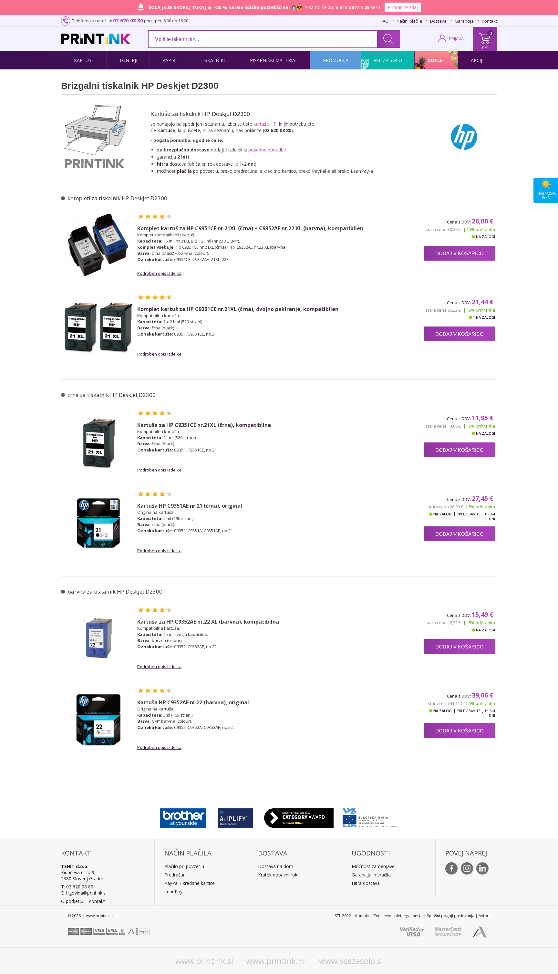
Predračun (175, 875)
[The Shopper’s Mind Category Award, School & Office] (299, 816)
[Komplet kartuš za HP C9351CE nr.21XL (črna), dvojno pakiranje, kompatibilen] (98, 326)
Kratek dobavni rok (277, 875)
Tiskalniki (213, 60)
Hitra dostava (366, 883)
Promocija (335, 60)
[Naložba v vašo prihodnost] (370, 816)
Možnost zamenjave (373, 866)
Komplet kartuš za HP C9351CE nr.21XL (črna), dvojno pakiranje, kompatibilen (237, 309)
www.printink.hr (276, 960)
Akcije (478, 60)
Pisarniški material (274, 60)
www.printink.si (204, 960)
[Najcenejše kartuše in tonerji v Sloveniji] (96, 39)
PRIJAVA (456, 39)
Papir (168, 60)
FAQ (384, 21)
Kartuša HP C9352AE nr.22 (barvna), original (193, 702)
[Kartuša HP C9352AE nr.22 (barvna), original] (98, 719)
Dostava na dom (275, 866)
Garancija (464, 21)
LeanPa (172, 891)
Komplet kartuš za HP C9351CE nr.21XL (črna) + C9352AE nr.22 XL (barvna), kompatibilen (250, 228)
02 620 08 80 (128, 20)
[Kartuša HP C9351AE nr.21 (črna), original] (98, 523)
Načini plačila (409, 21)
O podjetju (72, 901)
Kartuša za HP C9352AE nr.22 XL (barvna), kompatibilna (208, 622)
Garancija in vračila (371, 875)
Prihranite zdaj (403, 7)
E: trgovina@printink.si (84, 893)
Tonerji (128, 60)
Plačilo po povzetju (184, 866)
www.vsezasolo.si (351, 960)
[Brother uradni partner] (183, 816)
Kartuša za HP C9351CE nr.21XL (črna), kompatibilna (204, 425)
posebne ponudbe (267, 150)
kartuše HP (264, 124)
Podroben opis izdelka (159, 273)
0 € (485, 47)
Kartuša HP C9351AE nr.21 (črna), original (189, 506)
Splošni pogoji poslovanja (450, 915)
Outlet (436, 60)
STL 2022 (343, 915)
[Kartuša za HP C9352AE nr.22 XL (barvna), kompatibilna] (98, 639)
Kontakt (489, 21)
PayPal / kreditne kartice (189, 883)
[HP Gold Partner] (235, 816)
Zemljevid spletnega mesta (398, 915)
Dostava (438, 21)
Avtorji (485, 915)
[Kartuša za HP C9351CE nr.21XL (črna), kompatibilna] (98, 442)
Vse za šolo (388, 60)
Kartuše (84, 60)
